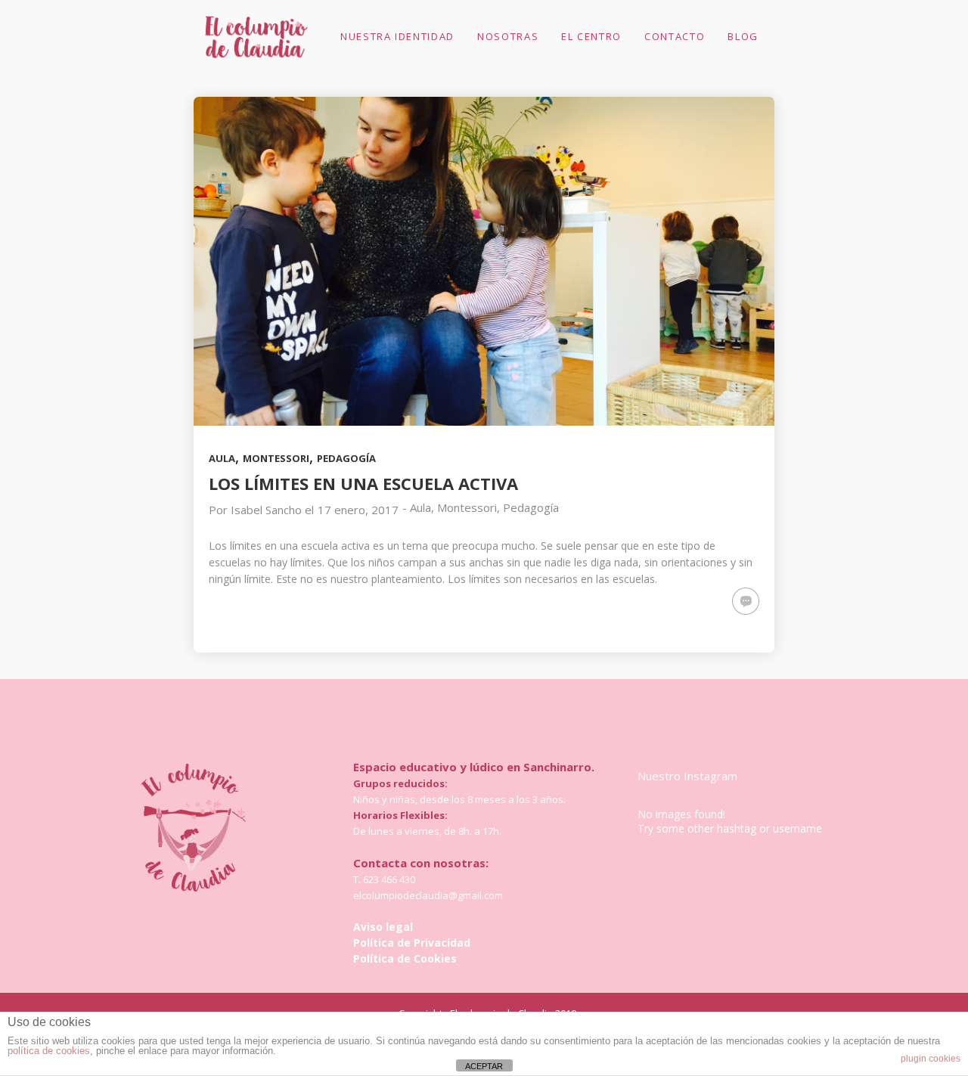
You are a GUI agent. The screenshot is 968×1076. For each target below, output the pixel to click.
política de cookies (49, 1050)
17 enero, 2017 (358, 509)
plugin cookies (930, 1058)
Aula (222, 458)
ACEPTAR (484, 1066)
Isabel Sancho (266, 509)
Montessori (276, 458)
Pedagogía (346, 458)
